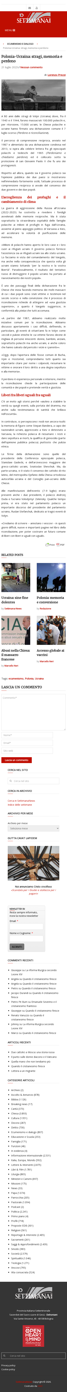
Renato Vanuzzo (20, 1015)
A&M (40, 1386)
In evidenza (17, 1150)
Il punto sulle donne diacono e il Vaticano (34, 1056)
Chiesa (15, 1113)
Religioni (15, 1230)
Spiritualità (17, 1258)
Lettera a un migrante (23, 1071)
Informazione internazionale (26, 1155)
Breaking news (19, 1104)
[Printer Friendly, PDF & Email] (55, 546)
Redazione (45, 608)
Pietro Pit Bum (19, 1001)
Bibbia (14, 1099)
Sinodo (15, 1249)
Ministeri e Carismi (21, 1179)
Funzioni (15, 1146)
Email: (14, 921)
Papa (14, 1193)
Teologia (16, 1263)
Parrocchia (17, 1197)
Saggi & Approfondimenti (25, 1244)
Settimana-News (13, 608)
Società (15, 1253)
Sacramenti (17, 1239)
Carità (14, 1108)
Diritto (14, 1127)
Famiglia (15, 1141)
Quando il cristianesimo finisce (40, 979)
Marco (14, 1033)
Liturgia (15, 1174)
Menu (8, 30)
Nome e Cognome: (21, 933)
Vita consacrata (19, 1272)
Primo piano (18, 1216)
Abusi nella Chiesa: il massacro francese (15, 654)
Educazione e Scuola (22, 1136)
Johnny (15, 1024)
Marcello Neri (11, 665)
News (14, 1188)
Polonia (29, 678)
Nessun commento (31, 67)
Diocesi (15, 1122)
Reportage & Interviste (23, 1235)
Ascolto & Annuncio (22, 1094)
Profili (14, 1221)
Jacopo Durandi (19, 993)
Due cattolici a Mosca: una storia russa (32, 1052)
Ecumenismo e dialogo (20, 43)
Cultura (15, 1118)
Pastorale (16, 1202)
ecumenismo (16, 678)
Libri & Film (17, 1169)
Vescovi (15, 1267)
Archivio (15, 1090)
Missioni (15, 1183)
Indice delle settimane (20, 804)
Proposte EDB (19, 1225)
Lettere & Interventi (22, 1164)
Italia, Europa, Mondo (23, 1160)
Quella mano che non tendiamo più (30, 1061)
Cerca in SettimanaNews (21, 800)
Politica (15, 1211)
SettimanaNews (24, 1381)
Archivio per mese (18, 823)
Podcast (15, 1207)
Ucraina (39, 678)
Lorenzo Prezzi (57, 74)
